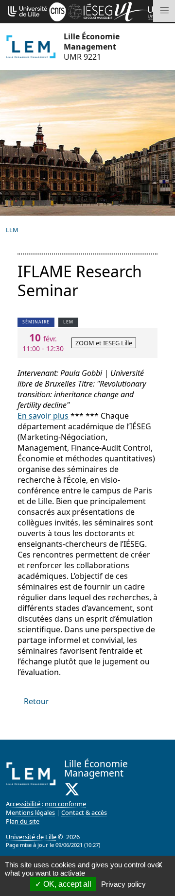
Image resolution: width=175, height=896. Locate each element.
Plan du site (22, 821)
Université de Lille (31, 836)
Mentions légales (30, 812)
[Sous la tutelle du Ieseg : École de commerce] (90, 10)
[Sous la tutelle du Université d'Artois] (131, 10)
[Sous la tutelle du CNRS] (57, 10)
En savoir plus (43, 415)
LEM (12, 229)
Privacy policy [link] (123, 884)
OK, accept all (66, 884)
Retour (36, 701)
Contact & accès (84, 812)
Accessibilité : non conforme (46, 803)
